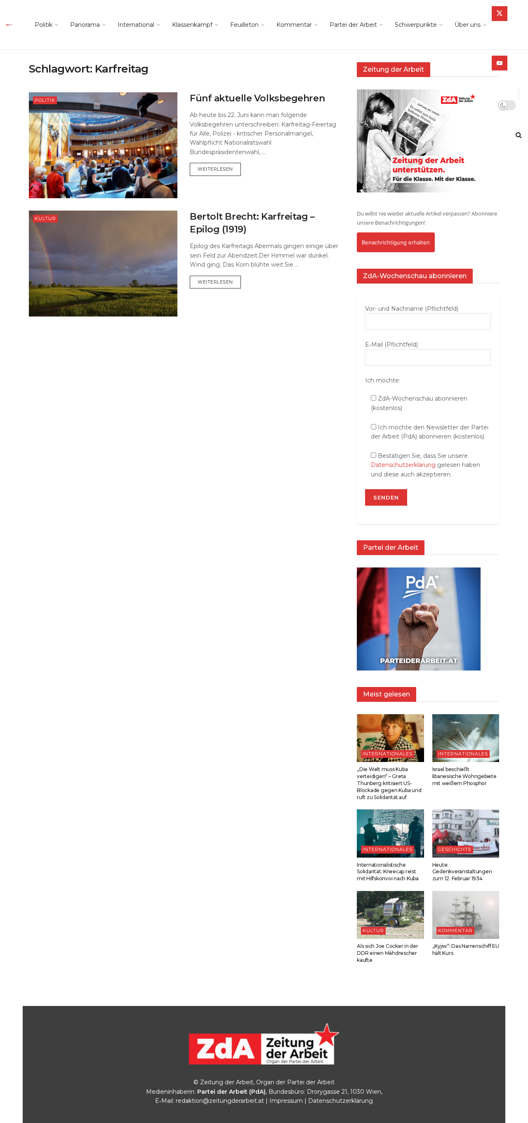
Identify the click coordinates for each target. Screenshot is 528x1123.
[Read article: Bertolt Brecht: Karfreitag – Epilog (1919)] (103, 264)
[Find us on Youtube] (499, 63)
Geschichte (454, 849)
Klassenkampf (192, 24)
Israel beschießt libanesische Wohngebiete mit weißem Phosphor (464, 776)
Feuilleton (244, 24)
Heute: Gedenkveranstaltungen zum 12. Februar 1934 (462, 872)
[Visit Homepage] (11, 25)
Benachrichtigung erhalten (396, 242)
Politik (43, 24)
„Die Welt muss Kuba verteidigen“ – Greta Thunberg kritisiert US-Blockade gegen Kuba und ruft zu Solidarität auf (389, 783)
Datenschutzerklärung (403, 465)
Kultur (45, 218)
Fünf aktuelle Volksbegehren (257, 98)
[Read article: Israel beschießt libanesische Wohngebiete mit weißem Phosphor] (466, 738)
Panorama (85, 24)
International (136, 24)
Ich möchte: (382, 380)
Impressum (286, 1100)
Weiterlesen (219, 169)
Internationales (387, 754)
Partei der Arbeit (353, 24)
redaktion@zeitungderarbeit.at (220, 1100)
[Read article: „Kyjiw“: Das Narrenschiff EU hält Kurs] (466, 915)
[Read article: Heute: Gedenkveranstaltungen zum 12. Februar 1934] (466, 833)
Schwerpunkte (416, 24)
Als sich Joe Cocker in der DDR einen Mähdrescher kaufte (387, 953)
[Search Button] (519, 135)
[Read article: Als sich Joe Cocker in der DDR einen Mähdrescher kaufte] (390, 915)
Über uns (468, 24)
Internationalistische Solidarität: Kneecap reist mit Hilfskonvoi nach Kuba (388, 872)
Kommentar (294, 24)
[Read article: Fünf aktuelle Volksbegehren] (103, 145)
